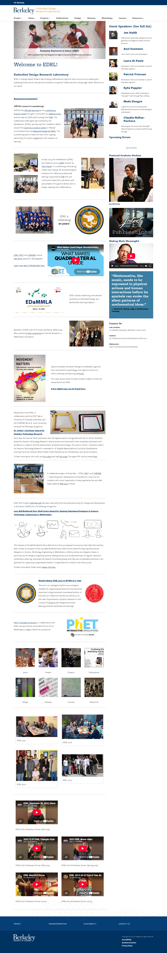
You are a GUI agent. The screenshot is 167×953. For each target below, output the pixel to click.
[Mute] (146, 266)
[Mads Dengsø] (113, 104)
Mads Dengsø (133, 101)
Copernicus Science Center (34, 116)
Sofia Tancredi (35, 491)
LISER (61, 151)
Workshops (107, 18)
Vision (31, 18)
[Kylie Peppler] (113, 90)
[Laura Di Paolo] (113, 63)
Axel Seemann (133, 49)
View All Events (131, 147)
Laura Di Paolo (134, 61)
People (17, 18)
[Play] (112, 266)
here (95, 445)
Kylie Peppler (133, 88)
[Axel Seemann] (113, 51)
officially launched (31, 99)
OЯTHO (17, 94)
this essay (63, 445)
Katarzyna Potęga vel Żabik (44, 119)
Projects (44, 18)
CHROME (32, 243)
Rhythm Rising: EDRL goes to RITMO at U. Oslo (60, 569)
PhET (21, 243)
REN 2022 (64, 472)
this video (47, 445)
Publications (62, 18)
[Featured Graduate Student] (131, 180)
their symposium (35, 321)
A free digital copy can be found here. (68, 377)
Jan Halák (130, 32)
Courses (122, 18)
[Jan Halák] (113, 35)
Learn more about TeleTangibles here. (29, 254)
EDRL (16, 243)
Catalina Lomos (54, 102)
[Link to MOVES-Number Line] (60, 34)
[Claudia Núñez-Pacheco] (113, 120)
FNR (50, 105)
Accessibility (126, 928)
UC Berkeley (19, 2)
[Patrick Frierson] (113, 77)
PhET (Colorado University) (25, 611)
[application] (131, 256)
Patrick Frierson (135, 74)
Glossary (91, 18)
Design (77, 18)
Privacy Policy (127, 934)
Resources (137, 18)
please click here (49, 555)
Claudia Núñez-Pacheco (134, 119)
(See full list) (130, 26)
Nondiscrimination (129, 931)
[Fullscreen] (150, 266)
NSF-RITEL (18, 247)
